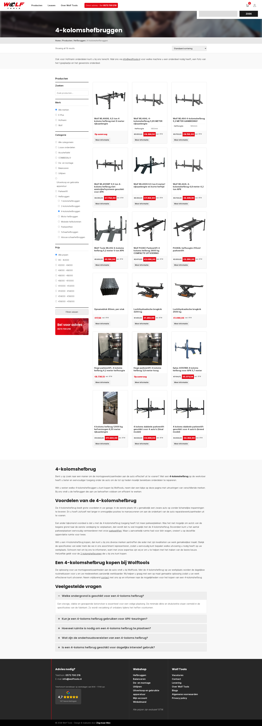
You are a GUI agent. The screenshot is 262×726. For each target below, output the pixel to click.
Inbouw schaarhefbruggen (73, 237)
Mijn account (140, 698)
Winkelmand (139, 702)
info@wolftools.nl (131, 59)
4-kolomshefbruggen (70, 211)
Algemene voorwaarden (185, 694)
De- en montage (65, 163)
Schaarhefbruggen (69, 232)
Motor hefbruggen (69, 216)
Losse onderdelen (66, 147)
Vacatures (177, 675)
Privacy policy (179, 698)
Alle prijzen (63, 255)
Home (58, 40)
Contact (176, 679)
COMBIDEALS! (64, 158)
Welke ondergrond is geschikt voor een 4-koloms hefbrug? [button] (103, 596)
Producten (36, 5)
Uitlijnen (62, 173)
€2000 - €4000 (65, 265)
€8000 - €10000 (66, 281)
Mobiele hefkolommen (71, 222)
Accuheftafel (64, 152)
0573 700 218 (110, 5)
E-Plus (61, 115)
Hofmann (62, 120)
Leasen (51, 5)
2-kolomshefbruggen (70, 206)
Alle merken (63, 110)
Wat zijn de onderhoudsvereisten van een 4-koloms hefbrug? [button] (105, 638)
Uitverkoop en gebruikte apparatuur (68, 184)
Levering (176, 682)
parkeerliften (115, 530)
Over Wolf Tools (69, 5)
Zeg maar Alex (103, 723)
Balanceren (63, 168)
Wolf (60, 125)
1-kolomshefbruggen (70, 201)
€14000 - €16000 (66, 296)
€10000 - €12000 (66, 286)
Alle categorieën (65, 142)
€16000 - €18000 (66, 301)
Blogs (175, 690)
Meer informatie (102, 140)
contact (105, 577)
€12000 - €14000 (66, 291)
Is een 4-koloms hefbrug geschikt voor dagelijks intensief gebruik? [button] (108, 647)
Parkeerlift (63, 191)
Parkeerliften (67, 227)
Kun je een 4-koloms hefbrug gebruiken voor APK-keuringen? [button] (104, 619)
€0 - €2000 (63, 260)
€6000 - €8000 (65, 275)
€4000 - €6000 (65, 270)
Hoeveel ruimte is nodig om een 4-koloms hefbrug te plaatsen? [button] (106, 628)
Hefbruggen (80, 40)
